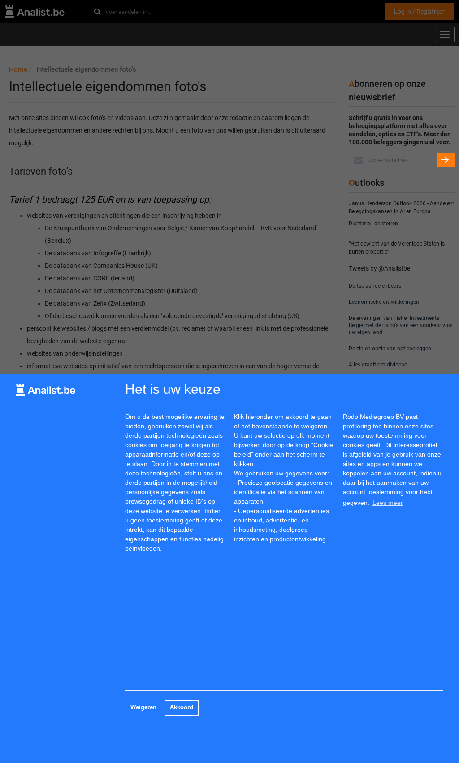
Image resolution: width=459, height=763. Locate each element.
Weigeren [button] (143, 707)
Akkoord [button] (181, 707)
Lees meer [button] (387, 502)
